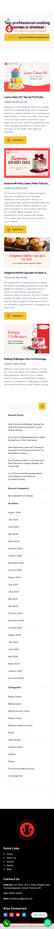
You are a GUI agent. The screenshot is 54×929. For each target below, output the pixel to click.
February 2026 (15, 548)
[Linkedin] (24, 915)
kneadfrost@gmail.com (21, 898)
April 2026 (13, 534)
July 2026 (13, 520)
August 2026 (14, 512)
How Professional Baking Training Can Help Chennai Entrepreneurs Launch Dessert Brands (26, 427)
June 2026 (13, 527)
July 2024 (13, 642)
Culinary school (15, 747)
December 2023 (16, 678)
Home (11, 37)
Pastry (11, 761)
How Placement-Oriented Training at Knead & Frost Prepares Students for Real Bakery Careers (26, 450)
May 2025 (13, 599)
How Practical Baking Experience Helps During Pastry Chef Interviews (26, 438)
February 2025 (15, 613)
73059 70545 (15, 893)
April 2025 (13, 606)
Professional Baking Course (21, 769)
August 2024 (14, 635)
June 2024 (13, 649)
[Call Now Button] (6, 923)
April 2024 (13, 656)
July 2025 (13, 584)
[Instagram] (12, 915)
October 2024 (15, 628)
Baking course (15, 704)
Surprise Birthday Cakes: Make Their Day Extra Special (26, 185)
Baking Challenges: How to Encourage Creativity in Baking (25, 360)
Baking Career (14, 697)
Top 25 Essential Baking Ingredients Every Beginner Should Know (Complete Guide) (25, 476)
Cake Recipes (14, 740)
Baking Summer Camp (18, 711)
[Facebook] (5, 915)
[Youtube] (18, 915)
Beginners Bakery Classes (20, 725)
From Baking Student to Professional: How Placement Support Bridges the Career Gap (26, 463)
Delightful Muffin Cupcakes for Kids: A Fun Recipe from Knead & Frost (25, 274)
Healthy (12, 754)
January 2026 (15, 556)
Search (42, 406)
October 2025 (15, 570)
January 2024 (15, 671)
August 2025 (14, 577)
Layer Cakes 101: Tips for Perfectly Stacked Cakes (23, 99)
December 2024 (16, 620)
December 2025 (16, 563)
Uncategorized (15, 776)
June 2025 (13, 592)
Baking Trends (15, 718)
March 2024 (14, 664)
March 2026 (14, 541)
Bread (11, 733)
